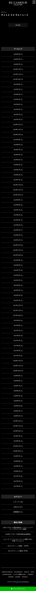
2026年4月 (17, 54)
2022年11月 (17, 250)
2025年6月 (17, 94)
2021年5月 (17, 340)
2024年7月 (17, 149)
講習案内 (17, 512)
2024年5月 (17, 160)
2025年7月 (17, 89)
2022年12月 (17, 245)
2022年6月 (17, 275)
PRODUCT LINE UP (7, 572)
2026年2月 (17, 64)
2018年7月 (17, 456)
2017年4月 (17, 486)
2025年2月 (17, 114)
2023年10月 (17, 195)
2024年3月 (17, 170)
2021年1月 (17, 355)
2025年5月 (17, 99)
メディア (16, 502)
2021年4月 (17, 345)
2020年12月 (17, 360)
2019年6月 (17, 441)
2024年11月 (17, 129)
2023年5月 (17, 220)
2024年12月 (17, 124)
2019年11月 (17, 426)
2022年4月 (17, 285)
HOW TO (26, 572)
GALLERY (17, 577)
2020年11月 (17, 365)
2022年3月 (17, 290)
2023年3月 (17, 230)
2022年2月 (17, 295)
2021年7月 (17, 330)
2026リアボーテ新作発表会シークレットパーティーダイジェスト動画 (18, 528)
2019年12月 (17, 421)
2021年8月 (17, 325)
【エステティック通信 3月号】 (18, 546)
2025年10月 (17, 79)
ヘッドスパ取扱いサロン (19, 574)
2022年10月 (17, 255)
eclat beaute (18, 572)
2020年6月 (17, 391)
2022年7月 (17, 270)
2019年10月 (17, 431)
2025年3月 (17, 109)
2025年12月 (17, 69)
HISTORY (10, 577)
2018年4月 (17, 461)
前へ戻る (18, 25)
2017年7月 (17, 476)
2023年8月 (17, 205)
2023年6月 (17, 215)
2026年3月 (17, 59)
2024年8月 (17, 144)
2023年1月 (17, 240)
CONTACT (25, 577)
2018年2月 (17, 471)
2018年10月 (17, 451)
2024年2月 (17, 175)
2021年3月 (17, 350)
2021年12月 (17, 305)
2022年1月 (17, 300)
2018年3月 (17, 466)
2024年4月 (17, 164)
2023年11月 (17, 190)
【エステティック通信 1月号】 (18, 551)
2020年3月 (17, 406)
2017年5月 (17, 481)
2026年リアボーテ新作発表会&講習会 (18, 534)
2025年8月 (17, 84)
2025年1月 (17, 119)
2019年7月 (17, 436)
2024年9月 (17, 139)
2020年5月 (17, 396)
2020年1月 (17, 416)
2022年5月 (17, 280)
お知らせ (17, 507)
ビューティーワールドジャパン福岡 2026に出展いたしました (18, 540)
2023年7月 (17, 210)
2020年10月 (17, 371)
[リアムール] (18, 3)
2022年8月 (17, 265)
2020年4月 (17, 401)
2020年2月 (17, 411)
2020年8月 (17, 381)
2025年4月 (17, 104)
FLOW (32, 572)
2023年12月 (17, 185)
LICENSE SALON (7, 574)
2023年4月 (17, 225)
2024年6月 (17, 154)
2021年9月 (17, 320)
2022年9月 (17, 260)
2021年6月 (17, 335)
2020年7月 (17, 386)
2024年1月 (17, 180)
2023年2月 (17, 235)
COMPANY (30, 574)
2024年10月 (17, 134)
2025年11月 (17, 74)
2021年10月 (17, 315)
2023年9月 (17, 200)
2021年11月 (17, 310)
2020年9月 (17, 376)
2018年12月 (17, 446)
